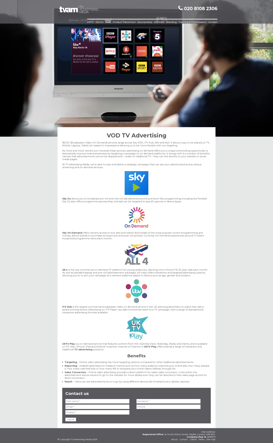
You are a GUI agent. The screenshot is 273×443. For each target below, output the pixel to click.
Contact (212, 22)
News (201, 439)
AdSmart (159, 22)
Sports (99, 22)
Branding (171, 22)
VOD (108, 22)
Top (265, 435)
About (174, 439)
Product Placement (124, 22)
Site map (210, 439)
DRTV (90, 22)
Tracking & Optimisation (192, 22)
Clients (193, 439)
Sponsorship (144, 22)
